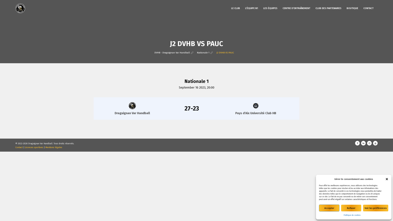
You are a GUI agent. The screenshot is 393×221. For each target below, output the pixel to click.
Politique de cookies (352, 215)
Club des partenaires (328, 8)
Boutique (352, 8)
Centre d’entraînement (296, 8)
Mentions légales (53, 147)
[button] (386, 179)
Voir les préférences (376, 208)
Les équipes (270, 8)
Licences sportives (34, 147)
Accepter (329, 208)
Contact (368, 8)
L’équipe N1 (251, 8)
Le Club (235, 8)
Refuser (351, 208)
